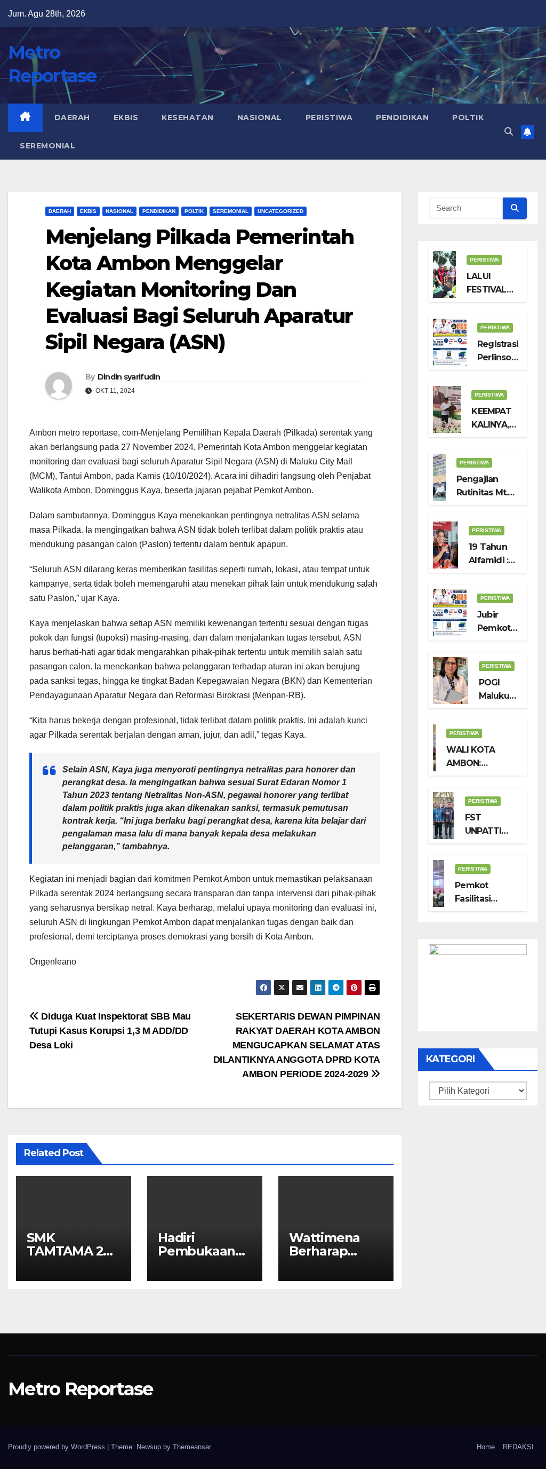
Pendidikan (402, 117)
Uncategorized (280, 211)
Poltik (468, 117)
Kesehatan (188, 117)
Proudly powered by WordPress (57, 1447)
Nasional (259, 117)
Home (486, 1447)
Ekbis (126, 117)
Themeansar (192, 1447)
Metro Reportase (80, 1389)
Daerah (72, 117)
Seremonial (47, 146)
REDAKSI (518, 1447)
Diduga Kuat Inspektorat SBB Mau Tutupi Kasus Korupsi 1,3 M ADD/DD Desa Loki (110, 1030)
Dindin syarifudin (129, 377)
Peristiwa (329, 117)
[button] (508, 131)
